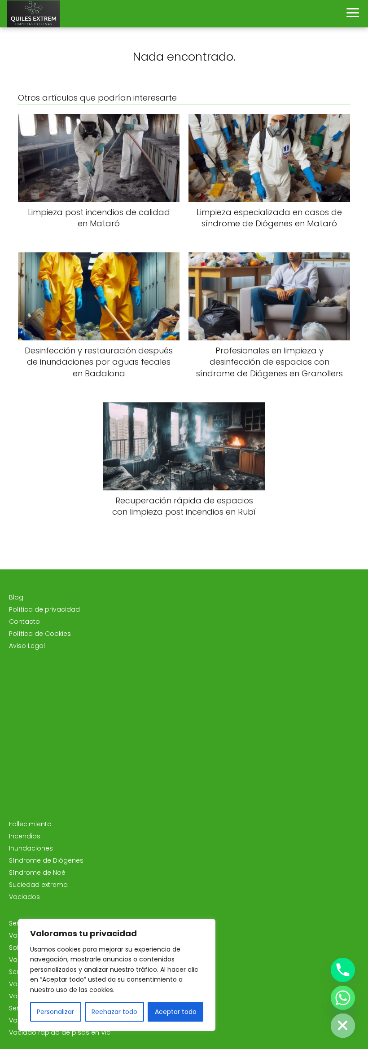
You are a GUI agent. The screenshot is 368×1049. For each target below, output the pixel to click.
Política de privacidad (44, 609)
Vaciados (24, 896)
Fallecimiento (30, 824)
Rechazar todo (114, 1011)
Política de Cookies (40, 633)
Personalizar (55, 1011)
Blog (16, 597)
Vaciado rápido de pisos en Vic (59, 1032)
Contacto (24, 621)
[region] (116, 975)
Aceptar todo (176, 1011)
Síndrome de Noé (37, 872)
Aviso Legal (27, 645)
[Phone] (343, 970)
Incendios (24, 836)
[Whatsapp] (343, 998)
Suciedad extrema (38, 884)
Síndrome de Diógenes (46, 860)
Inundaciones (31, 848)
